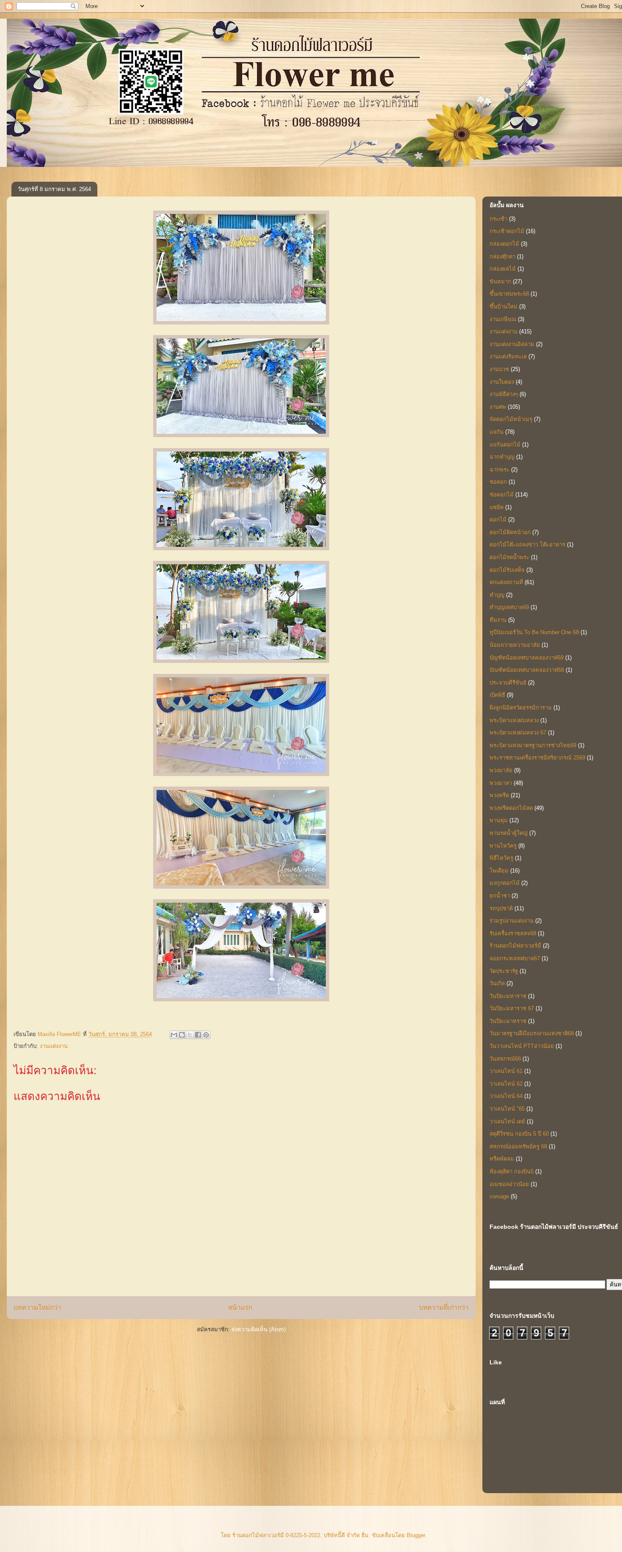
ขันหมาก (500, 281)
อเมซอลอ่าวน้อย (509, 1184)
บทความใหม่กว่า (37, 1307)
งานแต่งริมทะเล (508, 356)
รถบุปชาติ (501, 908)
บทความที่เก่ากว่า (444, 1307)
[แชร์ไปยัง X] (190, 1035)
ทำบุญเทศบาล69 (509, 607)
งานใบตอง (502, 382)
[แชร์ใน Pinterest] (206, 1035)
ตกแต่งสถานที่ (506, 582)
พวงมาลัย (501, 770)
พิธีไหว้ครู (501, 858)
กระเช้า (498, 219)
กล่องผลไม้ (503, 269)
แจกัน (497, 432)
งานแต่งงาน (54, 1046)
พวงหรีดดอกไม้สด (511, 808)
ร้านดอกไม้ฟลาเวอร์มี (515, 945)
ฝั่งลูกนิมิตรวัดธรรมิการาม (521, 707)
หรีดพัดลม (502, 1159)
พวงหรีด (499, 795)
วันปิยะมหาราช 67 (512, 1008)
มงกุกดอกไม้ (505, 883)
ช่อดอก (498, 482)
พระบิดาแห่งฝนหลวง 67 (518, 732)
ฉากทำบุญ (502, 457)
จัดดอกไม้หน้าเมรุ (511, 419)
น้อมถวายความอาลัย (515, 645)
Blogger (416, 1535)
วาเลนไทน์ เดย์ (507, 1121)
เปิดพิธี (497, 695)
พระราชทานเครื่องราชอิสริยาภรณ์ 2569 (537, 757)
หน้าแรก (240, 1307)
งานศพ (498, 407)
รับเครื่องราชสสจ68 (513, 933)
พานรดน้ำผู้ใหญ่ (509, 833)
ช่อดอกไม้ (502, 494)
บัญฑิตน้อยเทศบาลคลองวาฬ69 (527, 657)
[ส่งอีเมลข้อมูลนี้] (174, 1035)
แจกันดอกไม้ (505, 444)
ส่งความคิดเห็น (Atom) (258, 1329)
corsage (499, 1196)
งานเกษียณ (503, 319)
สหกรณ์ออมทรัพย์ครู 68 (518, 1146)
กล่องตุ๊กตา (502, 256)
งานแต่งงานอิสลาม (512, 344)
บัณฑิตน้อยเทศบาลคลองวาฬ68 (527, 670)
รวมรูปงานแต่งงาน (512, 920)
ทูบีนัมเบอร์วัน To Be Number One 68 (534, 632)
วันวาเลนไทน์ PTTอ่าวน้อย (522, 1046)
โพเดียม (499, 870)
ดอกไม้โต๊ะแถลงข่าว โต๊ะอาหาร (527, 544)
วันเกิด (497, 983)
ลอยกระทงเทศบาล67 (515, 958)
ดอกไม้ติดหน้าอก (510, 532)
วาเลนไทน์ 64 (506, 1096)
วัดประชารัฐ (504, 971)
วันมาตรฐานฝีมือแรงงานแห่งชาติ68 (532, 1033)
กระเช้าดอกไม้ (507, 231)
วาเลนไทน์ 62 (506, 1084)
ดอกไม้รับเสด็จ (507, 570)
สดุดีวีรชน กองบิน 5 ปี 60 (519, 1134)
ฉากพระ (499, 469)
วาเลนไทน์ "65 (507, 1109)
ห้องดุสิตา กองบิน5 (512, 1171)
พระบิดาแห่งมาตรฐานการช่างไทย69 (533, 745)
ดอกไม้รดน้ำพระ (509, 557)
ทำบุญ (497, 595)
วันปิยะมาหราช (508, 1021)
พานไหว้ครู (503, 846)
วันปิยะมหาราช (508, 996)
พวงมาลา (501, 783)
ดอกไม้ (498, 519)
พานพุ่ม (499, 820)
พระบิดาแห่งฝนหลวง (514, 720)
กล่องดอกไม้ (504, 244)
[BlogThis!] (182, 1035)
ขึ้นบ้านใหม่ (503, 306)
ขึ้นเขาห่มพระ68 (509, 294)
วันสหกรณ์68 (505, 1059)
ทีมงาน (498, 620)
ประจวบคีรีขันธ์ (508, 682)
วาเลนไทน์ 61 (506, 1071)
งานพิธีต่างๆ (504, 394)
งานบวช (499, 369)
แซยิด (497, 507)
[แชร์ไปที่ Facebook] (198, 1035)
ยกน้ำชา (500, 895)
